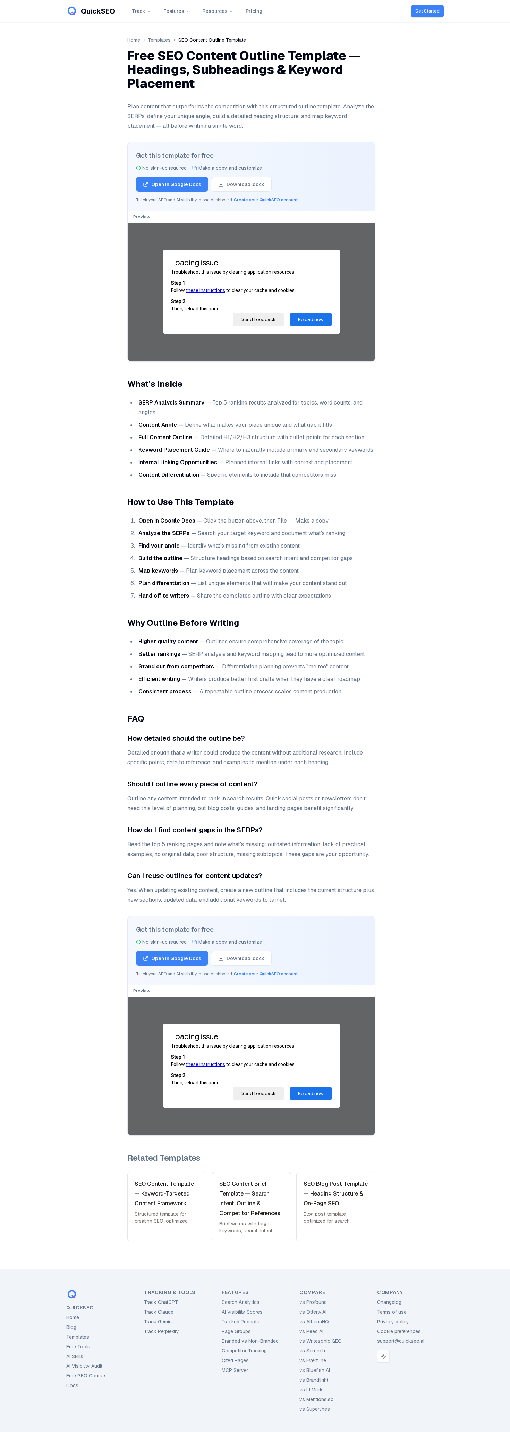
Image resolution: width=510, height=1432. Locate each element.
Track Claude (158, 1312)
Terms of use (392, 1312)
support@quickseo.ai (400, 1341)
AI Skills (74, 1356)
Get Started (427, 11)
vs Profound (313, 1302)
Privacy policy (393, 1321)
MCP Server (235, 1370)
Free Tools (78, 1346)
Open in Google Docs (176, 184)
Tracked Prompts (241, 1321)
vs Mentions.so (316, 1399)
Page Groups (236, 1331)
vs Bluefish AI (314, 1370)
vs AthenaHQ (314, 1321)
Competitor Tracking (244, 1351)
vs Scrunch (312, 1351)
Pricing (254, 11)
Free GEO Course (85, 1376)
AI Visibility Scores (242, 1312)
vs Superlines (314, 1409)
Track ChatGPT (161, 1302)
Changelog (389, 1302)
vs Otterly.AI (312, 1312)
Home (133, 40)
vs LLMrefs (311, 1390)
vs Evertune (312, 1360)
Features (173, 11)
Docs (72, 1385)
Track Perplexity (161, 1331)
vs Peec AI (311, 1331)
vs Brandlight (313, 1380)
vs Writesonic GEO (320, 1341)
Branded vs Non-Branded (250, 1341)
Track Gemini (158, 1321)
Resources (215, 11)
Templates (159, 40)
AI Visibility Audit (84, 1366)
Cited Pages (235, 1360)
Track (138, 11)
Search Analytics (241, 1302)
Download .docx (245, 184)
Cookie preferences (399, 1331)
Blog (71, 1327)
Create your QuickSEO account (266, 200)
